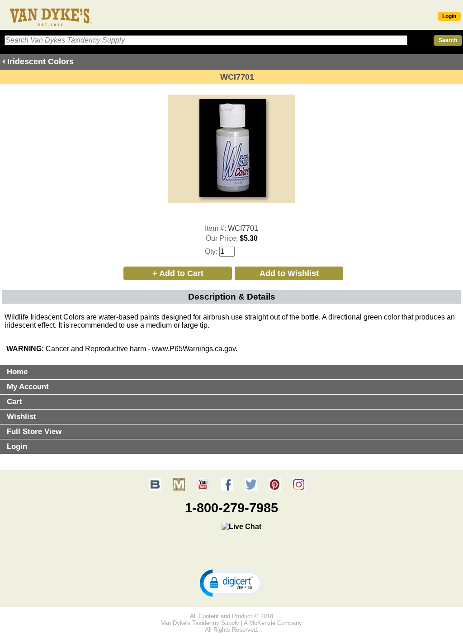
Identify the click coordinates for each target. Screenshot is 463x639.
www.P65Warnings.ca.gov (194, 349)
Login (449, 16)
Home (17, 371)
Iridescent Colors (40, 61)
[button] (231, 582)
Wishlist (21, 416)
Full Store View (34, 431)
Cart (14, 401)
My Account (28, 386)
